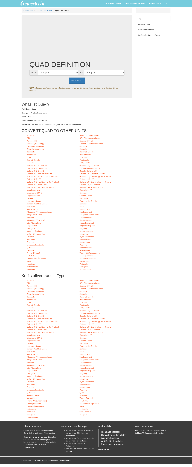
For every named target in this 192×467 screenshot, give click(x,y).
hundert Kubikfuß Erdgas (37, 204)
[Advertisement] (76, 40)
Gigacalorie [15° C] (34, 193)
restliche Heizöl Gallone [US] (91, 187)
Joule (82, 206)
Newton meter (85, 239)
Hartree (30, 198)
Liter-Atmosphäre (34, 223)
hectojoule (84, 198)
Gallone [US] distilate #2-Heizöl (92, 174)
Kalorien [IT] (32, 141)
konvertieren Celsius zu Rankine (79, 430)
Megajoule (31, 228)
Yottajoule (84, 264)
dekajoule (31, 152)
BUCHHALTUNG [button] (113, 3)
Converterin (28, 10)
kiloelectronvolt (86, 212)
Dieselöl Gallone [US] (88, 171)
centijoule (83, 146)
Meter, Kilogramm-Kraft (36, 234)
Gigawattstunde (33, 196)
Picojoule (83, 245)
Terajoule (30, 250)
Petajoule (30, 242)
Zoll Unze (83, 204)
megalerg (83, 228)
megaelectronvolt (87, 223)
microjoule (84, 234)
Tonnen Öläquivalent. (88, 258)
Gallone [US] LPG (87, 179)
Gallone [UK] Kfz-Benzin (37, 165)
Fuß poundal (85, 163)
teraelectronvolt (86, 248)
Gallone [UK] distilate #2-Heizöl (39, 174)
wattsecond (84, 261)
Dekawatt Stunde (87, 152)
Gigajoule (83, 193)
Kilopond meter (86, 217)
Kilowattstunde (86, 220)
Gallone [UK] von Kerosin (37, 185)
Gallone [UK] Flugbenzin (37, 168)
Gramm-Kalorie (86, 196)
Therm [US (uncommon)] (90, 253)
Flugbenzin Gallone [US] (90, 168)
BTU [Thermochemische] (90, 138)
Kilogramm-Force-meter (89, 215)
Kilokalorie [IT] (85, 209)
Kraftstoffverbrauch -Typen (149, 35)
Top (140, 19)
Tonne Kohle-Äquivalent (36, 258)
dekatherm (31, 154)
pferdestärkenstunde (35, 245)
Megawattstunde (86, 231)
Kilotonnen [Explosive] (36, 220)
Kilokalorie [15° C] (34, 209)
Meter (29, 261)
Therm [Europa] (33, 253)
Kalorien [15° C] (86, 141)
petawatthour (85, 242)
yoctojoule (31, 264)
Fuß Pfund (31, 163)
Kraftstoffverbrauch (44, 10)
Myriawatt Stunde (87, 237)
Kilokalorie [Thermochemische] (39, 212)
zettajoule (31, 269)
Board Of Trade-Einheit (89, 135)
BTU (28, 138)
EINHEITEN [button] (154, 3)
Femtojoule (84, 160)
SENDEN (76, 80)
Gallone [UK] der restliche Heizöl (40, 187)
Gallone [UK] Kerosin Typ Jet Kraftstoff (43, 176)
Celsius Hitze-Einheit (35, 146)
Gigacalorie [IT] (86, 190)
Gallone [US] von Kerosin (90, 185)
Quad (82, 393)
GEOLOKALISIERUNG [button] (134, 3)
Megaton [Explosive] (35, 231)
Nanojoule (31, 239)
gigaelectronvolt (33, 190)
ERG (29, 157)
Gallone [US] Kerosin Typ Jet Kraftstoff (95, 176)
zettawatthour (85, 269)
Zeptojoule (84, 267)
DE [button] (166, 3)
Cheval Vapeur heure (35, 149)
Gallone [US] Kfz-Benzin (89, 165)
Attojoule (30, 135)
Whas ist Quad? (144, 24)
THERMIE (31, 256)
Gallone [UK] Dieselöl (35, 171)
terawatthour (85, 250)
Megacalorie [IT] (33, 226)
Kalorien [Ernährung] (35, 144)
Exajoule (83, 157)
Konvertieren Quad (146, 30)
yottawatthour (32, 267)
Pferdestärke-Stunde (88, 201)
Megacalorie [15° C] (88, 226)
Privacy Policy (65, 460)
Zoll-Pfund (31, 206)
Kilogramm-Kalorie (34, 215)
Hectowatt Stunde (34, 201)
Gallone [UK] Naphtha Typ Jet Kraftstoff (43, 182)
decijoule (83, 149)
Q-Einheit (30, 248)
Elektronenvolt (85, 154)
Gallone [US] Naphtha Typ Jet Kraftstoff (96, 182)
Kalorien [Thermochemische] (91, 144)
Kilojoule (30, 217)
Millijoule (30, 237)
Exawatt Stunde (33, 160)
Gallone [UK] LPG (34, 179)
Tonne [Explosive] (87, 256)
